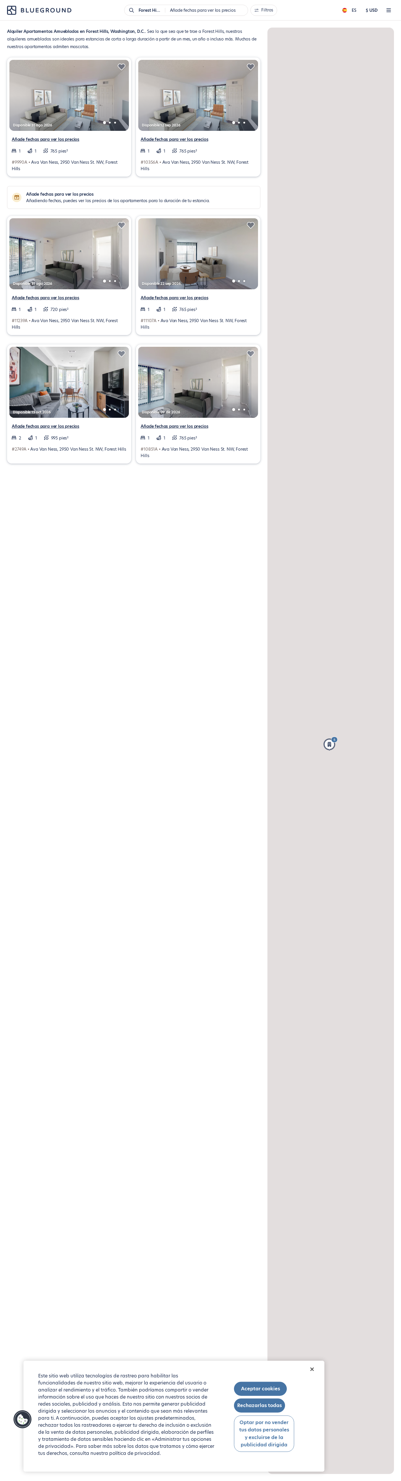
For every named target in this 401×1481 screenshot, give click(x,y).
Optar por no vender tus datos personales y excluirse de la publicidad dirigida (264, 1433)
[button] (331, 744)
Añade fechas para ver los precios (45, 139)
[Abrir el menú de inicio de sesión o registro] (388, 10)
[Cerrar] (312, 1369)
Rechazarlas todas (259, 1405)
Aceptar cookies (260, 1388)
